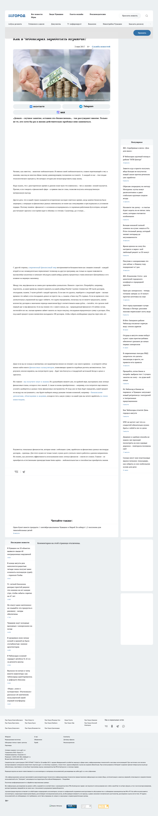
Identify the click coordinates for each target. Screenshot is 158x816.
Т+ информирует (74, 24)
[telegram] (24, 471)
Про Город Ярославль (12, 723)
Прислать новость (130, 15)
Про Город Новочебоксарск (14, 720)
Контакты (67, 737)
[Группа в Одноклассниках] (112, 726)
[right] (150, 24)
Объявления (38, 739)
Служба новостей (101, 46)
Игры (33, 17)
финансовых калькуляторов (41, 367)
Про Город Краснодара (52, 728)
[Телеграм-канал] (86, 106)
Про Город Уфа (69, 723)
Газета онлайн (76, 14)
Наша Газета (69, 720)
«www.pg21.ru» (21, 750)
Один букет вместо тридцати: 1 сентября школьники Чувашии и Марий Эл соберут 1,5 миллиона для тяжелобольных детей (57, 530)
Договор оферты (69, 739)
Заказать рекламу (136, 24)
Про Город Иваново (90, 720)
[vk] (17, 471)
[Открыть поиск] (146, 15)
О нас (36, 737)
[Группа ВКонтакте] (37, 106)
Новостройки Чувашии (112, 24)
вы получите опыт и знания (36, 381)
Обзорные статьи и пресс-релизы (16, 742)
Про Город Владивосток (32, 728)
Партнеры (8, 745)
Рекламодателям (98, 14)
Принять (142, 33)
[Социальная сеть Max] (61, 112)
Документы (56, 24)
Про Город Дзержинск (12, 728)
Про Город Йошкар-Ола (52, 720)
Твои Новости (29, 720)
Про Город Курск (30, 723)
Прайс (36, 742)
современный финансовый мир (42, 267)
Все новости (37, 14)
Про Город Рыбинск (51, 723)
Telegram (8, 737)
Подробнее (66, 779)
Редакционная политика (13, 739)
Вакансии (92, 24)
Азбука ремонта (15, 24)
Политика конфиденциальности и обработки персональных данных (27, 782)
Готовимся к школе (36, 24)
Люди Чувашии (56, 14)
